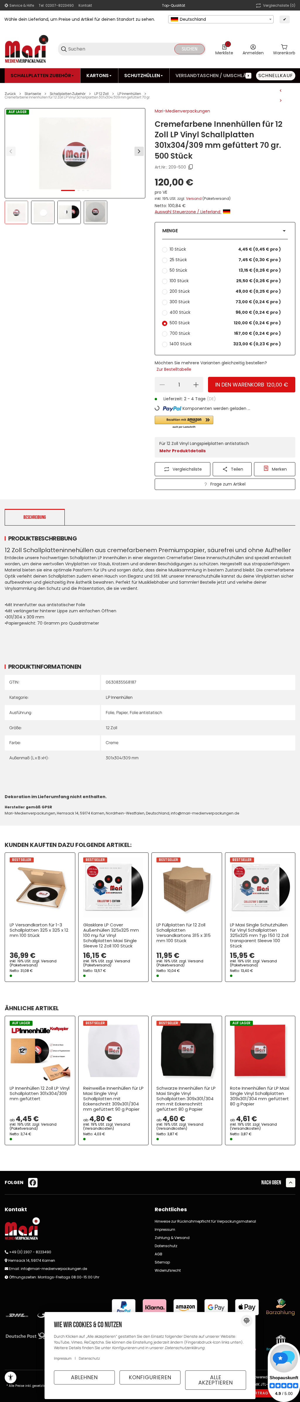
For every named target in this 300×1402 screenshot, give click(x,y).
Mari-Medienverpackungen (182, 111)
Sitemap (162, 1262)
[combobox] (221, 19)
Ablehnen (84, 1377)
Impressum (165, 1229)
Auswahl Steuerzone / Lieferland (188, 212)
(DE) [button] (211, 399)
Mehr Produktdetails (182, 451)
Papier (122, 712)
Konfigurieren (150, 1377)
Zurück (10, 94)
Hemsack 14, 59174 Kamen (31, 1260)
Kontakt (85, 5)
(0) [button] (279, 5)
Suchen (189, 49)
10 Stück (225, 249)
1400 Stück (225, 344)
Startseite (33, 94)
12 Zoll (111, 727)
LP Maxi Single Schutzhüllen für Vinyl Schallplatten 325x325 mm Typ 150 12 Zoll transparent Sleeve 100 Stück (259, 935)
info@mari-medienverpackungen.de (54, 1268)
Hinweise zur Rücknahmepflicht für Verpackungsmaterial (205, 1221)
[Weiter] (139, 151)
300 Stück (225, 302)
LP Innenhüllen (129, 94)
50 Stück (225, 270)
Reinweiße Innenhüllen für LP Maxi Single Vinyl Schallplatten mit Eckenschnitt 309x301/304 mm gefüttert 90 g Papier (113, 1099)
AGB (158, 1254)
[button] (225, 230)
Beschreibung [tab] (34, 517)
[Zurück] (11, 151)
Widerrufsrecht (168, 1270)
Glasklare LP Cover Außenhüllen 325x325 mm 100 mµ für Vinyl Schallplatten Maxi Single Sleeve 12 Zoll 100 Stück (111, 935)
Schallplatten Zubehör (68, 94)
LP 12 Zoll (101, 94)
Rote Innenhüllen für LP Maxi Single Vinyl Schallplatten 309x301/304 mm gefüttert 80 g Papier (259, 1096)
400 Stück (225, 312)
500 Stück (225, 323)
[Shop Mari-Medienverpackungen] (27, 49)
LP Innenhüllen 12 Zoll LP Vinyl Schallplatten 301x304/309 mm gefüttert (39, 1093)
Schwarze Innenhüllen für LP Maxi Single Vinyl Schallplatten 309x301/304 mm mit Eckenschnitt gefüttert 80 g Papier (186, 1099)
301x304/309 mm (122, 757)
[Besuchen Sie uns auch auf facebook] (33, 1182)
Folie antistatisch (146, 712)
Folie (110, 712)
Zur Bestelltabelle (173, 369)
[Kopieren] (190, 167)
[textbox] (220, 19)
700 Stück (225, 333)
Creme (112, 742)
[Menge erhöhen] (196, 385)
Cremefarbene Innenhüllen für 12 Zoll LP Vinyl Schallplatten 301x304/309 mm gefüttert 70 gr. (77, 97)
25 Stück (225, 260)
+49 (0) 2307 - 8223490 (30, 1252)
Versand (194, 198)
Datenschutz (166, 1245)
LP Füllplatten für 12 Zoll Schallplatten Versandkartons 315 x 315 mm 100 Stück (183, 932)
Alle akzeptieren (215, 1380)
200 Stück (225, 291)
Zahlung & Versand (172, 1237)
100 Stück (225, 281)
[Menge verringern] (162, 385)
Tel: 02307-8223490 (56, 5)
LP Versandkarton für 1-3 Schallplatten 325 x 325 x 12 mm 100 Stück (39, 930)
